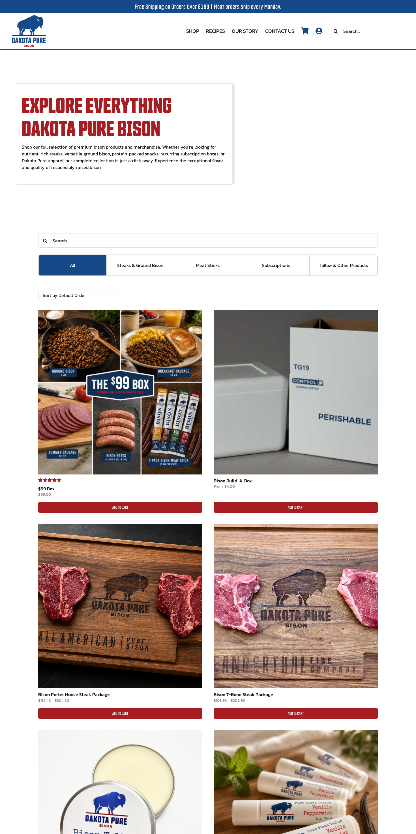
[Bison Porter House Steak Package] (120, 606)
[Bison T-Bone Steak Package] (296, 606)
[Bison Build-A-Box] (296, 392)
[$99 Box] (120, 392)
